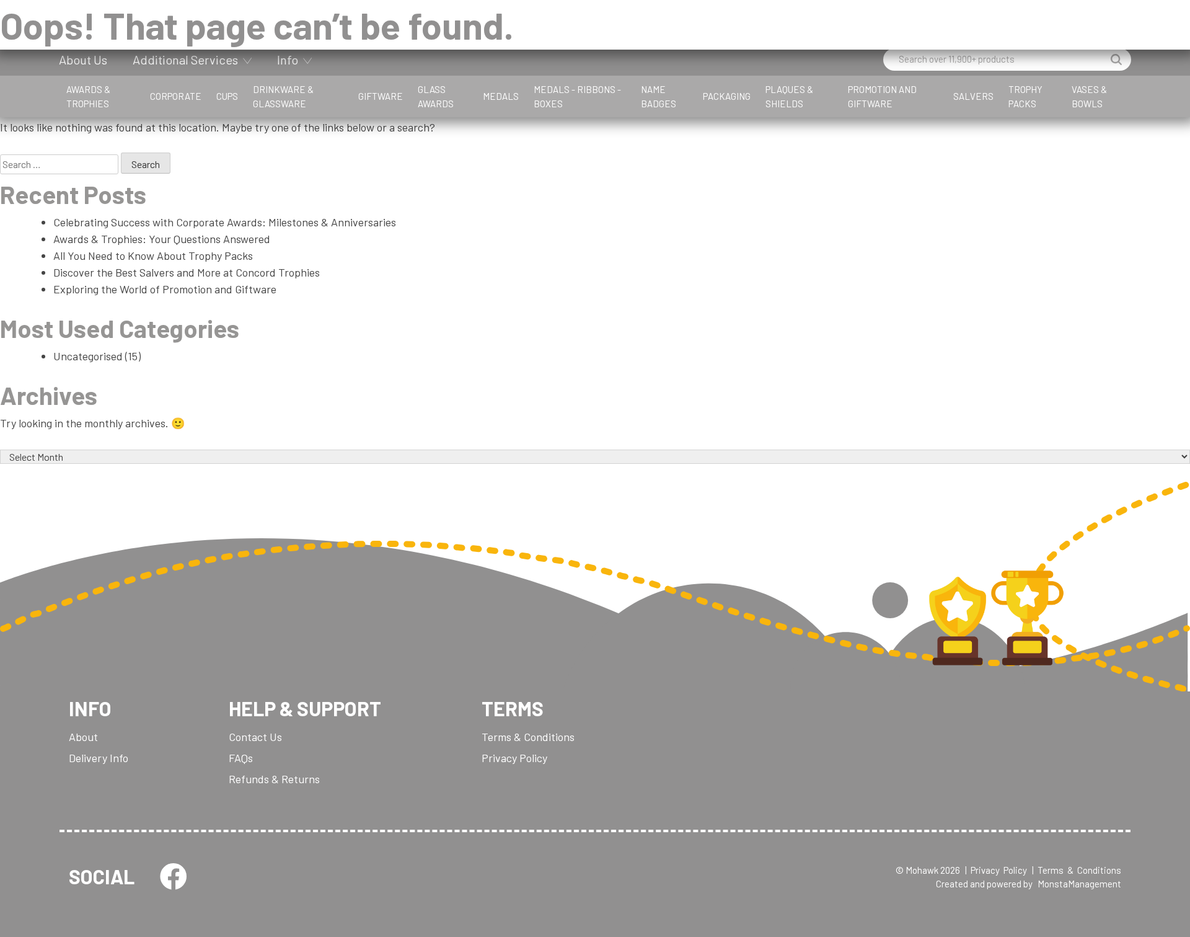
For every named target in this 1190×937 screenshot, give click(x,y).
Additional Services (185, 59)
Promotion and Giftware (882, 96)
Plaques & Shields (789, 96)
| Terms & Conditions (1076, 870)
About (83, 737)
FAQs (241, 758)
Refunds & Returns (274, 779)
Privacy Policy (514, 758)
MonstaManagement (1079, 883)
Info (287, 59)
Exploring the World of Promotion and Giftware (164, 289)
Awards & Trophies (88, 96)
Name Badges (658, 96)
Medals (501, 96)
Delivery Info (98, 758)
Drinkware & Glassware (283, 96)
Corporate (175, 96)
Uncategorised (88, 356)
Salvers (973, 96)
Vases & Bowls (1089, 96)
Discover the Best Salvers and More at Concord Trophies (186, 272)
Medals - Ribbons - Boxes (577, 96)
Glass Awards (436, 96)
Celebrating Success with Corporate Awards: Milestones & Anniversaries (224, 222)
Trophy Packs (1025, 96)
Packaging (727, 96)
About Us (83, 59)
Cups (227, 96)
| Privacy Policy (996, 870)
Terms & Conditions (528, 737)
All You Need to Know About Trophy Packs (153, 255)
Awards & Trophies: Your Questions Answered (161, 239)
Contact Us (255, 737)
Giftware (380, 96)
